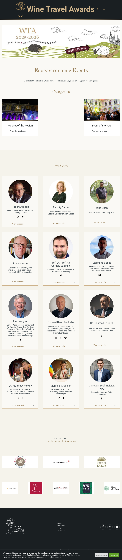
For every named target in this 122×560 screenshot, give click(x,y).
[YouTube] (117, 527)
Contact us (61, 530)
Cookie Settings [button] (101, 555)
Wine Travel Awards (60, 9)
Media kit (61, 523)
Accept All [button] (114, 555)
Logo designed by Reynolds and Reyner (15, 533)
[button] (98, 9)
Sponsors (61, 526)
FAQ (61, 528)
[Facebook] (103, 527)
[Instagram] (110, 527)
